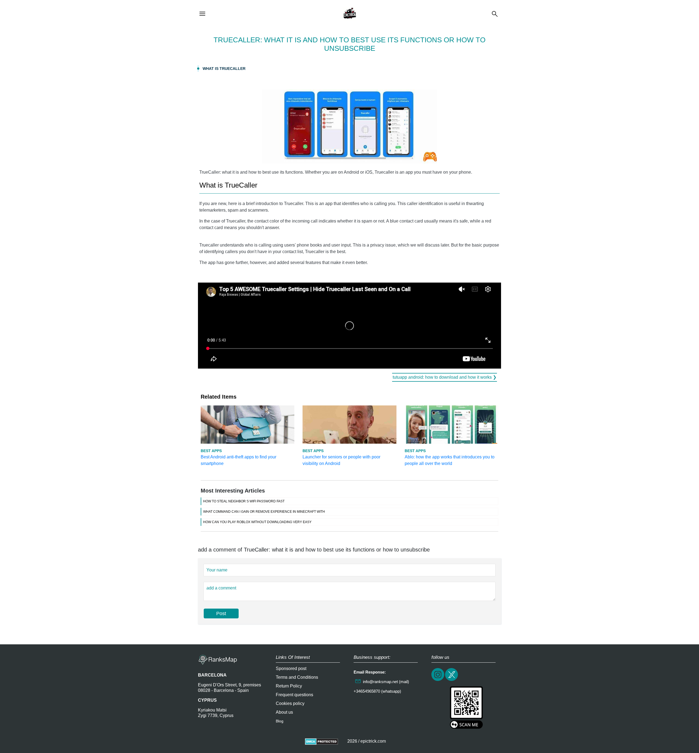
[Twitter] (452, 680)
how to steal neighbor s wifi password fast (244, 501)
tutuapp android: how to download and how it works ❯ (444, 377)
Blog (279, 721)
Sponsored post (291, 668)
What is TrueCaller (224, 68)
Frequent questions (294, 694)
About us (284, 712)
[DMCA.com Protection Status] (321, 741)
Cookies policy (290, 703)
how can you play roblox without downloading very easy (257, 522)
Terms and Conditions (297, 677)
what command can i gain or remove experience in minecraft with (264, 512)
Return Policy (289, 686)
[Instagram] (438, 680)
